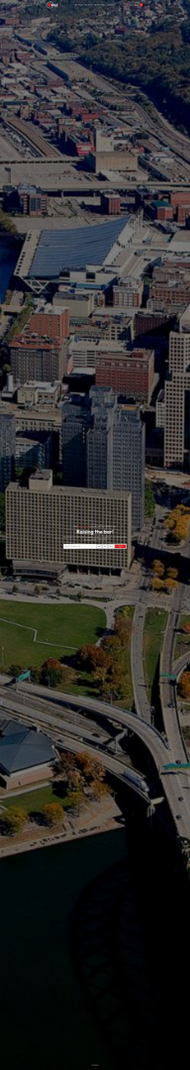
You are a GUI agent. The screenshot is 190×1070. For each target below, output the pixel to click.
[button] (140, 5)
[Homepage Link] (52, 4)
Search (120, 546)
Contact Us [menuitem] (111, 5)
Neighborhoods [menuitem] (99, 5)
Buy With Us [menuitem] (79, 5)
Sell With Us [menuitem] (89, 5)
